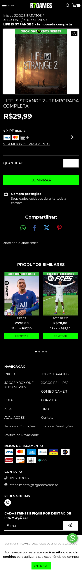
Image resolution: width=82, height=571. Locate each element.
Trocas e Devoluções (57, 426)
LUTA (8, 400)
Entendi (41, 565)
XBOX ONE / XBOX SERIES (24, 20)
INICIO (9, 374)
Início (7, 16)
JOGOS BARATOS (28, 16)
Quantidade (14, 163)
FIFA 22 (21, 318)
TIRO (45, 409)
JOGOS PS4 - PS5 (54, 383)
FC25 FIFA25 (60, 318)
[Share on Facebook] (34, 228)
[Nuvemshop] (41, 539)
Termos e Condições (19, 426)
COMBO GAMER (54, 391)
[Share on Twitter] (46, 228)
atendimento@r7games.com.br (34, 485)
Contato (47, 418)
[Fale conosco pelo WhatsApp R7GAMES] (72, 538)
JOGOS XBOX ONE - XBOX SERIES (20, 385)
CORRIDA (49, 400)
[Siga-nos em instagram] (7, 502)
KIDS (8, 409)
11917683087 (20, 478)
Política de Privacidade (21, 435)
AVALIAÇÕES (14, 418)
